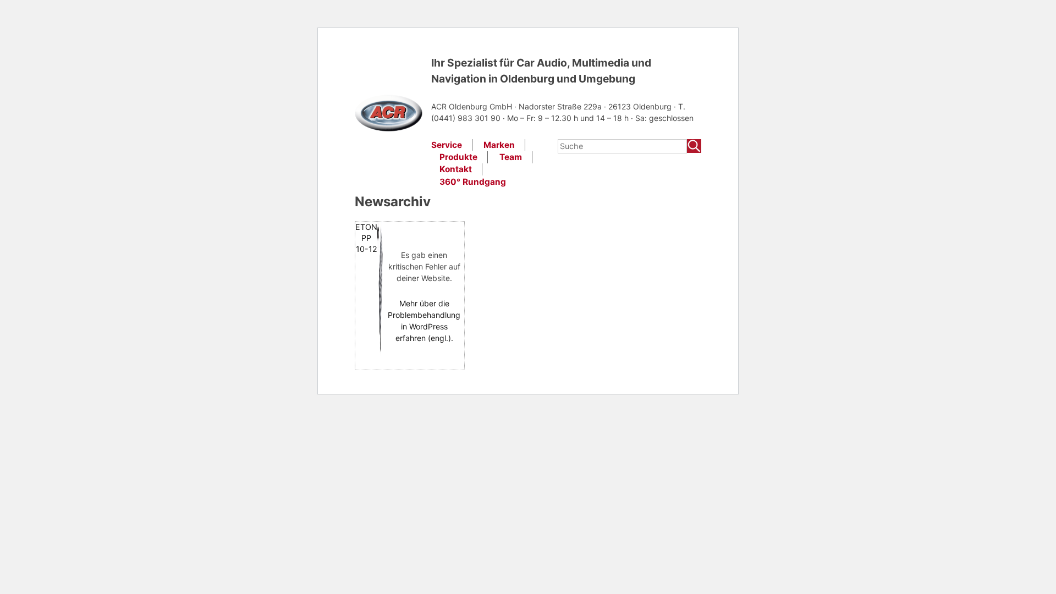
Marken (499, 145)
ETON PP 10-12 (366, 238)
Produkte (458, 157)
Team (510, 157)
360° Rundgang (472, 182)
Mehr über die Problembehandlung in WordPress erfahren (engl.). (424, 321)
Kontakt (455, 169)
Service (446, 145)
